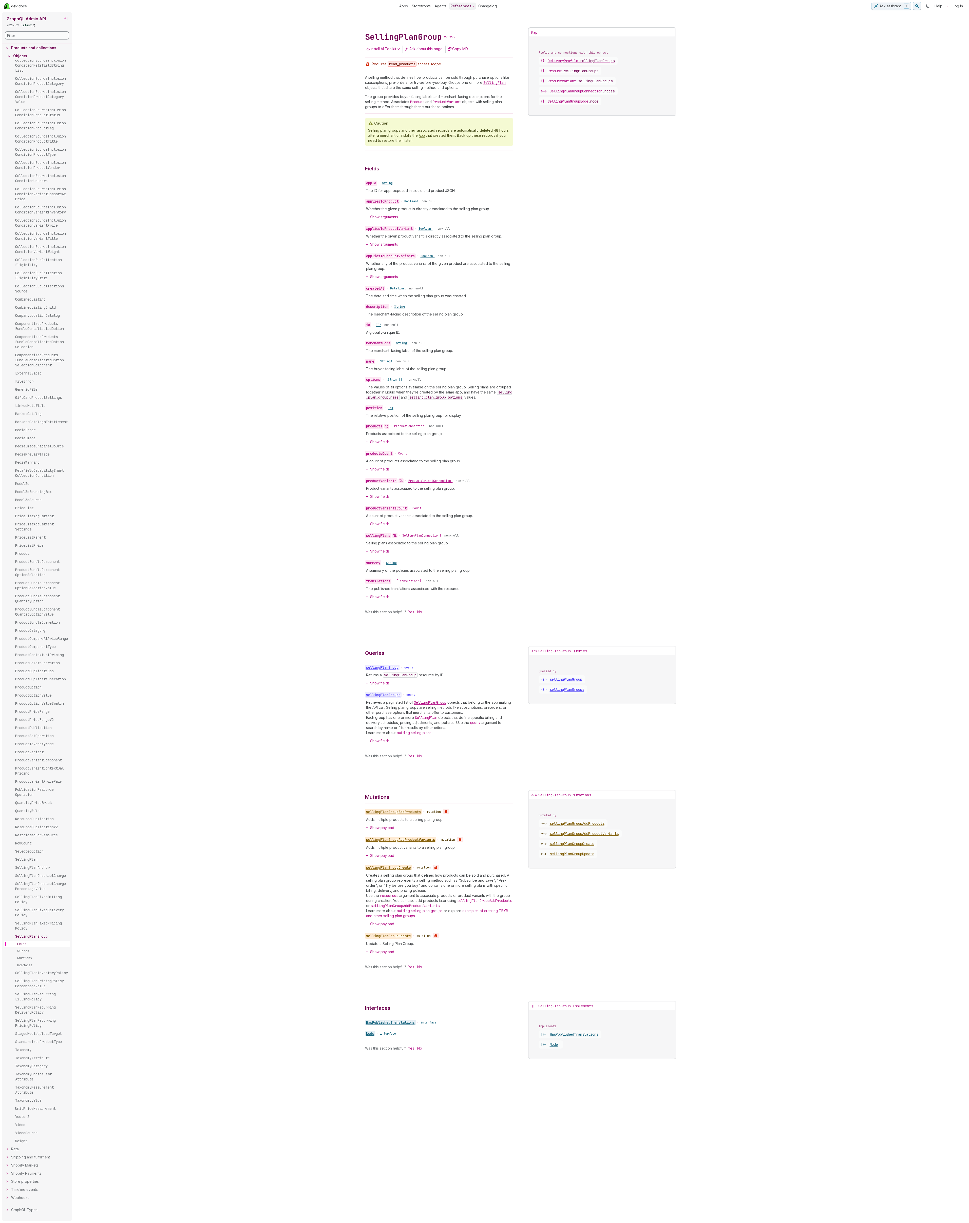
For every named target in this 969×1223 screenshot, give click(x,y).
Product (573, 71)
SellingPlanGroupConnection (582, 91)
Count (402, 453)
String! (402, 343)
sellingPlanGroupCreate (572, 843)
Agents (440, 6)
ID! (378, 325)
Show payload (382, 827)
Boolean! (411, 201)
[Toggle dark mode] (927, 6)
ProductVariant (580, 81)
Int (390, 408)
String (387, 183)
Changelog (487, 6)
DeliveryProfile (581, 60)
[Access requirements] (446, 811)
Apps (403, 6)
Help (938, 6)
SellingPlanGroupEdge (573, 101)
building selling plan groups (420, 911)
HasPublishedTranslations (390, 1022)
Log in (958, 6)
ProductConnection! (410, 426)
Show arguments (384, 217)
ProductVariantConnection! (430, 481)
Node (370, 1033)
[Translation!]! (409, 581)
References (460, 6)
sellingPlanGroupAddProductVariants (584, 833)
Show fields (380, 442)
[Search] (917, 6)
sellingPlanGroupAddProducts (577, 823)
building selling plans (414, 733)
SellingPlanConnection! (421, 536)
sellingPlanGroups (567, 689)
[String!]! (395, 380)
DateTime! (398, 288)
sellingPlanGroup (566, 679)
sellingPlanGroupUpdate (572, 854)
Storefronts (421, 6)
